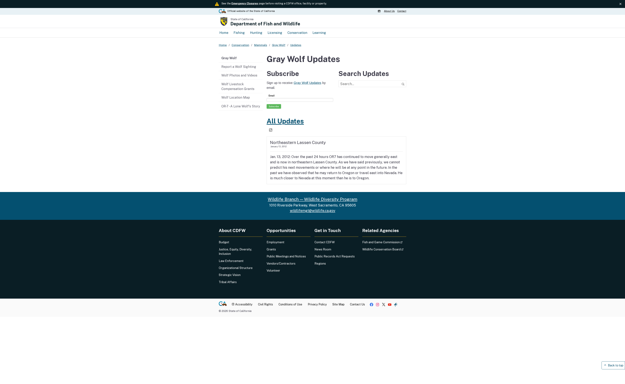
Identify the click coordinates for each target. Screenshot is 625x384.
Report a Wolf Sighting (238, 67)
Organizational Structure (236, 268)
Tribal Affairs (228, 282)
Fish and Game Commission (384, 242)
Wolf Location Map (235, 97)
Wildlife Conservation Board (384, 249)
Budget (224, 242)
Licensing (275, 32)
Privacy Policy (317, 304)
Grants (271, 249)
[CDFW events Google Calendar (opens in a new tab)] (379, 11)
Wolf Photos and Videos (239, 75)
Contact (401, 11)
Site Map (338, 304)
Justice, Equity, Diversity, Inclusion (235, 251)
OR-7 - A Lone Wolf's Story (240, 106)
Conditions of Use (290, 304)
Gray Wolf (229, 58)
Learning (319, 32)
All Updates (285, 121)
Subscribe (274, 106)
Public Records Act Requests (334, 256)
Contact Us (357, 304)
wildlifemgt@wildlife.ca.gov (312, 210)
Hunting (256, 32)
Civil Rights (265, 304)
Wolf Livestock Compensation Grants (237, 86)
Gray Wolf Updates (307, 83)
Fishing (239, 32)
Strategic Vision (230, 275)
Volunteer (273, 270)
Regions (320, 263)
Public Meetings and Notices (286, 256)
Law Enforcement (231, 261)
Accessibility (243, 304)
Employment (275, 242)
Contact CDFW (324, 242)
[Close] (620, 4)
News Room (322, 249)
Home (223, 32)
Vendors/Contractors (281, 263)
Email (272, 95)
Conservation (297, 32)
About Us (389, 11)
